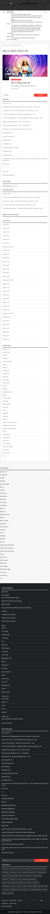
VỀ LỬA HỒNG (10, 12)
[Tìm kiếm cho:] (18, 95)
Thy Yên (13, 25)
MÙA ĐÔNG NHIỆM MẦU (8, 808)
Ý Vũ (40, 25)
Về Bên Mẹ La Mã (7, 151)
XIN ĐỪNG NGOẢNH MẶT (8, 812)
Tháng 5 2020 (6, 269)
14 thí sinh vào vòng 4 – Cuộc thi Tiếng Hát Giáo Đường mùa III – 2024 (20, 110)
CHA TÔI (4, 802)
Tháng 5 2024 (6, 239)
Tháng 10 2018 (6, 317)
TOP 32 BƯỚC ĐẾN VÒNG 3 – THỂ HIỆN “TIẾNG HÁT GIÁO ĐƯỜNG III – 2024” (23, 118)
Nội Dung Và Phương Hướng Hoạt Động (22, 16)
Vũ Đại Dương (30, 30)
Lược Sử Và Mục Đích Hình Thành (20, 14)
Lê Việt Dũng (35, 25)
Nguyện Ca (22, 34)
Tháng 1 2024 (6, 243)
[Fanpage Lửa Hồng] (33, 900)
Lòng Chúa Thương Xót (8, 136)
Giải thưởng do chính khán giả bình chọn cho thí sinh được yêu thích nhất (21, 107)
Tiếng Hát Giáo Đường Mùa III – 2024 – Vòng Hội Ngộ (16, 125)
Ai (3, 167)
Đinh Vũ (24, 30)
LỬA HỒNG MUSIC (29, 3)
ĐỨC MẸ (18, 79)
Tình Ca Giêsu (15, 34)
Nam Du (24, 28)
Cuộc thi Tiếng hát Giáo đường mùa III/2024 (13, 844)
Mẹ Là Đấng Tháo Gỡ (20, 83)
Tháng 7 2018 (6, 328)
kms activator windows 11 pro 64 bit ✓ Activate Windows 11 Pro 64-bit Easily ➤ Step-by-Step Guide (25, 848)
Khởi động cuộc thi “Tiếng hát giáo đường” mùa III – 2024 (17, 129)
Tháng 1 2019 (6, 306)
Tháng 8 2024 (6, 228)
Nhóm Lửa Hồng (29, 31)
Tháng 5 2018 (6, 335)
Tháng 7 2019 (6, 287)
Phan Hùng (37, 28)
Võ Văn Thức (37, 27)
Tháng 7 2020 (6, 261)
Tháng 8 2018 (6, 324)
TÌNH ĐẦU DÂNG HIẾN (8, 175)
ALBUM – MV (10, 36)
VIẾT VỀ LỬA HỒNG (12, 39)
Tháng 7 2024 (6, 232)
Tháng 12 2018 (6, 309)
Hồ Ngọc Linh (30, 28)
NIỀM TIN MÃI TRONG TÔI (8, 805)
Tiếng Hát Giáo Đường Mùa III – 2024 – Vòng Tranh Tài (17, 121)
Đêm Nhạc (14, 20)
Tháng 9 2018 (6, 320)
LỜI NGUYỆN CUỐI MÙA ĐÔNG (10, 819)
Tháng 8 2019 (6, 283)
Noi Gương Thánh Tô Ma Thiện (10, 147)
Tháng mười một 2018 (8, 313)
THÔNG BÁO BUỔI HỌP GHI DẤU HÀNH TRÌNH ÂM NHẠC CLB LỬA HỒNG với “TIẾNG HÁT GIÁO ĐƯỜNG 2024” (25, 840)
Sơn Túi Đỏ (37, 30)
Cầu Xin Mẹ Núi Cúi (7, 155)
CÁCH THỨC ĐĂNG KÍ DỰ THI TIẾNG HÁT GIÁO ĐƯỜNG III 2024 (18, 832)
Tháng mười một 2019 (8, 280)
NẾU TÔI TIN (5, 825)
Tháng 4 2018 (6, 339)
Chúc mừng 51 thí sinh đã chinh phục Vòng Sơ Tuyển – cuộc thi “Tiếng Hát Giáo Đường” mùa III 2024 (25, 159)
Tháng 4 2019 (6, 295)
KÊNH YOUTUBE (38, 16)
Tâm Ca (27, 34)
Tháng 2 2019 (6, 302)
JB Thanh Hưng (15, 31)
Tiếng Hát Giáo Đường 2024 (35, 22)
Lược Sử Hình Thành (24, 872)
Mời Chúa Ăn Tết (7, 103)
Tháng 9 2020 (6, 254)
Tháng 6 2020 (6, 265)
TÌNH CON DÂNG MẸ (7, 822)
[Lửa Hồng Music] (41, 900)
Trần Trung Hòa (22, 27)
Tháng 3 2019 (6, 298)
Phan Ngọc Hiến (27, 25)
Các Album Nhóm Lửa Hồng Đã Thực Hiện (23, 38)
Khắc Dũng (14, 27)
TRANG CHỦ (10, 11)
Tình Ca (31, 34)
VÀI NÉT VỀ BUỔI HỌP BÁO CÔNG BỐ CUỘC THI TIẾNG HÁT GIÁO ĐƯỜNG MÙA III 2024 (24, 835)
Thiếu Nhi (36, 34)
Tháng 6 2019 (6, 291)
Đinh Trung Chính (16, 30)
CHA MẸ (5, 355)
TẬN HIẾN (5, 413)
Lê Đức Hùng (19, 25)
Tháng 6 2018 (6, 332)
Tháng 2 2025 (6, 224)
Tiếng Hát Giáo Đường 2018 (24, 20)
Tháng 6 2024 (6, 235)
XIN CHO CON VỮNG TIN (8, 815)
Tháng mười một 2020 (8, 246)
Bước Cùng (5, 171)
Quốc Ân (22, 31)
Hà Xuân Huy (30, 27)
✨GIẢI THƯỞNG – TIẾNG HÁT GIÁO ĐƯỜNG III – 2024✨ (17, 829)
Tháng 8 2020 (6, 258)
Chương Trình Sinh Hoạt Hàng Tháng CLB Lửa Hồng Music (16, 607)
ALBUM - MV (5, 868)
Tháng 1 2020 (6, 272)
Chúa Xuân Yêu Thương (8, 852)
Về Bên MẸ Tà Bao (7, 144)
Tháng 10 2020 (6, 250)
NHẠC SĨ (9, 23)
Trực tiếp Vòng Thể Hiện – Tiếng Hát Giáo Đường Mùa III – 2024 (19, 114)
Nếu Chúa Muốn (7, 140)
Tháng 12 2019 (6, 276)
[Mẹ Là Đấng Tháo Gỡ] (25, 67)
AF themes (39, 911)
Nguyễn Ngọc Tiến (16, 28)
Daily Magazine (31, 911)
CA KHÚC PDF (10, 33)
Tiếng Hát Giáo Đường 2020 (19, 22)
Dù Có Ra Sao (6, 164)
